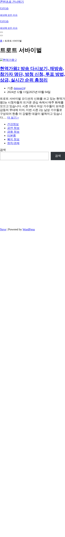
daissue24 (19, 88)
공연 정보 (13, 128)
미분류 (11, 135)
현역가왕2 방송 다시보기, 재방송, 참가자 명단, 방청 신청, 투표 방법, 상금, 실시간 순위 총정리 (32, 74)
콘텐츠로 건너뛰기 (12, 1)
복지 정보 (13, 139)
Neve (3, 229)
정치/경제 (13, 143)
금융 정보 (13, 131)
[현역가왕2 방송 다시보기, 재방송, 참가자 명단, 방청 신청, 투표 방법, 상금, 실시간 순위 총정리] (8, 59)
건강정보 (13, 124)
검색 (3, 149)
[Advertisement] (32, 192)
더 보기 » (13, 117)
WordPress (29, 229)
